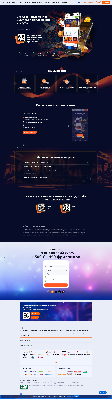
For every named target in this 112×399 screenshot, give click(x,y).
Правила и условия (53, 279)
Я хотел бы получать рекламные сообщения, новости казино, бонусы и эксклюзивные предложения (56, 281)
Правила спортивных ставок (61, 279)
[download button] (26, 315)
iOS (29, 29)
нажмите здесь (69, 396)
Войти (98, 2)
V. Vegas (38, 229)
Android (22, 29)
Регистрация (106, 2)
